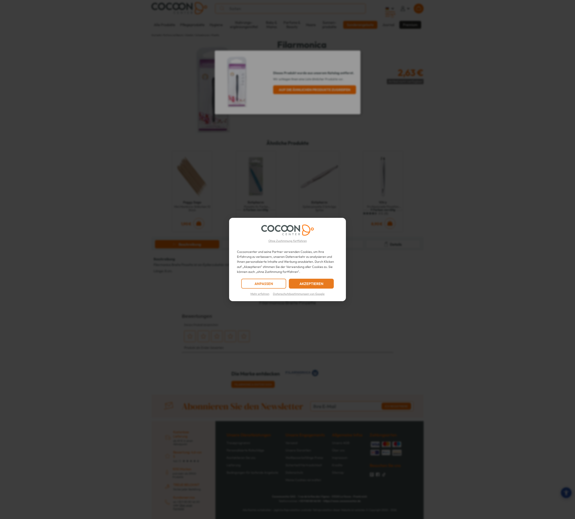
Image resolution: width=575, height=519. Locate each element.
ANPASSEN (263, 283)
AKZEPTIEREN (311, 283)
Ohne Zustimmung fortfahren (287, 241)
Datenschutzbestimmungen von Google (299, 294)
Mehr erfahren (259, 294)
